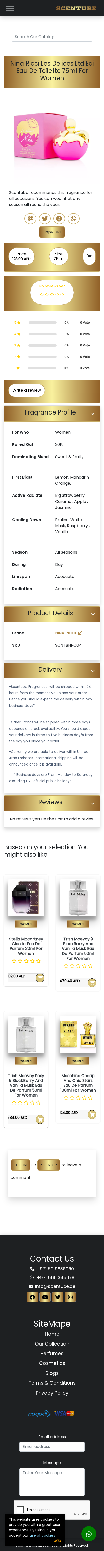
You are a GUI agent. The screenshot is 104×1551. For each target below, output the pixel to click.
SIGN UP (49, 1165)
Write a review (26, 390)
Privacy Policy (52, 1393)
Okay (57, 1541)
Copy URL (52, 232)
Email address (52, 1437)
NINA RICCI (65, 633)
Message (52, 1463)
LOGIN (20, 1165)
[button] (11, 136)
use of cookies (42, 1535)
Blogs (52, 1373)
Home (52, 1334)
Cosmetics (52, 1363)
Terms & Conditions (52, 1383)
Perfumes (52, 1353)
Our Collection (52, 1343)
